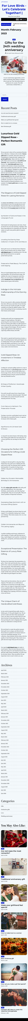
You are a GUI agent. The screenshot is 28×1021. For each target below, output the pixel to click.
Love (2, 813)
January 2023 (4, 717)
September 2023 (5, 693)
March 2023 (4, 710)
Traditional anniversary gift (8, 116)
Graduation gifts (5, 809)
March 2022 (4, 737)
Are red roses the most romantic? (10, 113)
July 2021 (3, 760)
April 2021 (3, 770)
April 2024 (3, 670)
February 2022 (5, 740)
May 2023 (3, 703)
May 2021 (3, 767)
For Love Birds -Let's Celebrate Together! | (14, 9)
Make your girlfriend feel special (19, 24)
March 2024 (4, 673)
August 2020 (4, 787)
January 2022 (4, 743)
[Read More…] (18, 84)
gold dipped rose (16, 369)
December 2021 (5, 747)
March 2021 (4, 773)
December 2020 (5, 780)
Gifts (14, 39)
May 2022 (3, 733)
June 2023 (3, 700)
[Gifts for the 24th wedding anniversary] (14, 64)
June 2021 (3, 763)
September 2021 (5, 753)
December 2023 (5, 683)
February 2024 (5, 677)
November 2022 (5, 720)
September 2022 (5, 727)
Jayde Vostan (11, 53)
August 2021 (4, 757)
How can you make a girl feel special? (13, 984)
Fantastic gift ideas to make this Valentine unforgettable (11, 1010)
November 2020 (5, 783)
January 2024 (4, 680)
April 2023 (3, 707)
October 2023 (4, 690)
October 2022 (4, 723)
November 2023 (5, 687)
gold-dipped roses (12, 647)
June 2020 (3, 793)
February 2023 (5, 713)
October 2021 (4, 750)
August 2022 (4, 730)
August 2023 (4, 697)
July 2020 (3, 790)
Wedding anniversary (6, 816)
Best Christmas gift (6, 126)
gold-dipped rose (5, 252)
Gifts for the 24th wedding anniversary (14, 46)
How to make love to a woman (9, 123)
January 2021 (4, 777)
